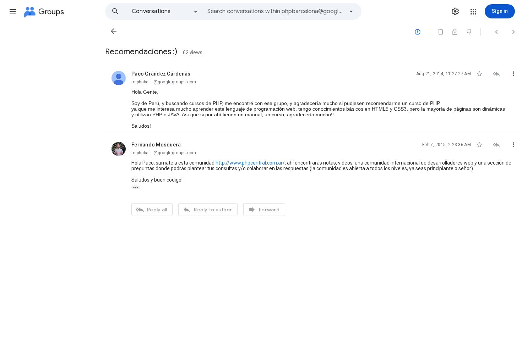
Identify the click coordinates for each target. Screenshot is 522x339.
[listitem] (313, 97)
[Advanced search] (351, 11)
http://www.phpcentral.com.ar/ (250, 163)
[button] (12, 11)
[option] (165, 11)
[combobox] (275, 11)
